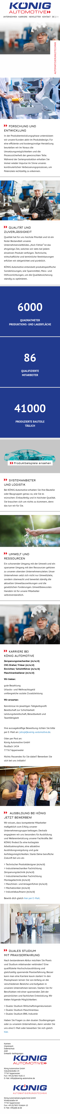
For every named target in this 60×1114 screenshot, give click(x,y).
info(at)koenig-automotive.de (22, 1078)
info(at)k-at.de (16, 1107)
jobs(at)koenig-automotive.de (34, 732)
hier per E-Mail (32, 898)
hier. (6, 1031)
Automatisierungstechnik (55, 58)
